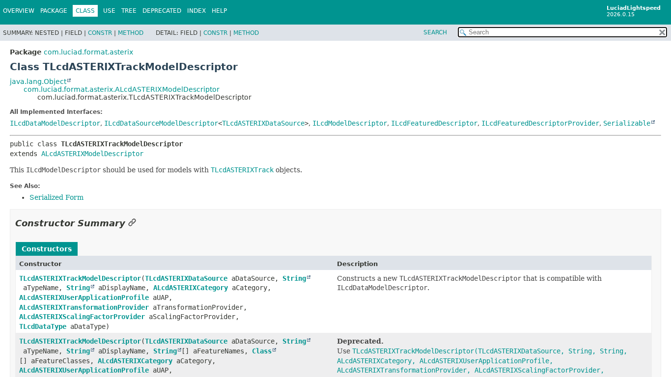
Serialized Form (56, 197)
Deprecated (161, 10)
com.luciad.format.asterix (88, 52)
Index (196, 10)
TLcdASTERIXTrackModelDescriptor (80, 278)
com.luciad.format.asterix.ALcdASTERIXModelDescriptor (122, 89)
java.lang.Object (38, 81)
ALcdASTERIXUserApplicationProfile (84, 297)
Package (53, 10)
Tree (129, 10)
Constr (100, 32)
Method (130, 32)
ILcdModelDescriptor (349, 123)
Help (219, 10)
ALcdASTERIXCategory (190, 288)
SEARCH (435, 32)
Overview (18, 10)
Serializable (626, 123)
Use (109, 10)
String (294, 278)
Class (262, 351)
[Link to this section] (132, 223)
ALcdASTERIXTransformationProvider (84, 307)
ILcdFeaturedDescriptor (434, 123)
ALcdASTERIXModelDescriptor (92, 154)
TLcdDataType (42, 326)
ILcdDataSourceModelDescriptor (161, 123)
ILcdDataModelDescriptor (55, 123)
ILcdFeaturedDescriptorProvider (540, 123)
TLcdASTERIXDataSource (263, 123)
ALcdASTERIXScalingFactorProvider (82, 317)
